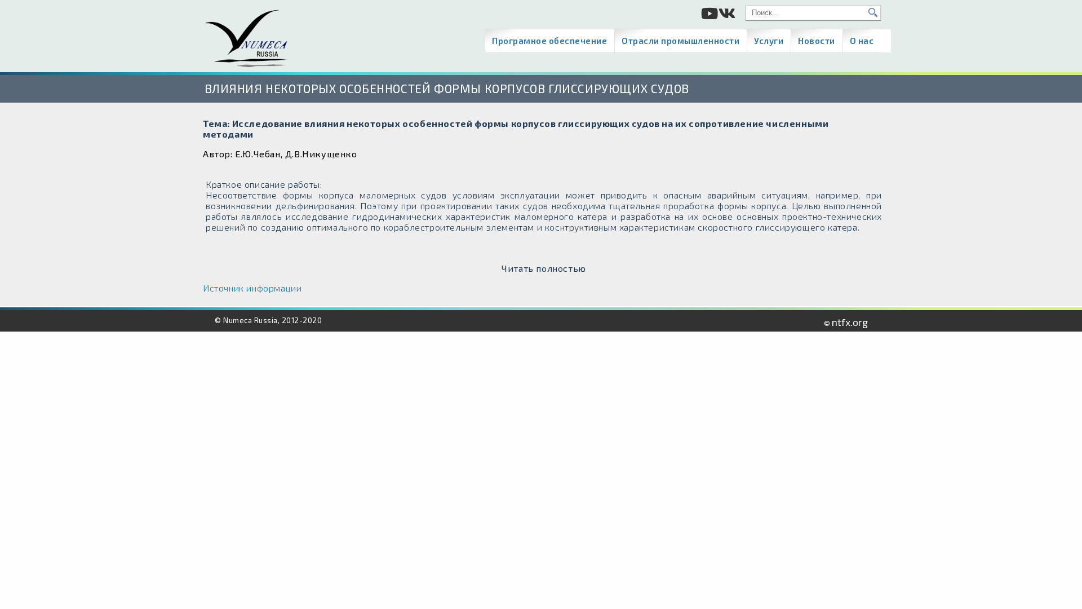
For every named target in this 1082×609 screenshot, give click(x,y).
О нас (862, 41)
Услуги (768, 41)
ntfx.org (850, 322)
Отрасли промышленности (680, 41)
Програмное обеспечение (549, 41)
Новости (816, 41)
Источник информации (252, 288)
